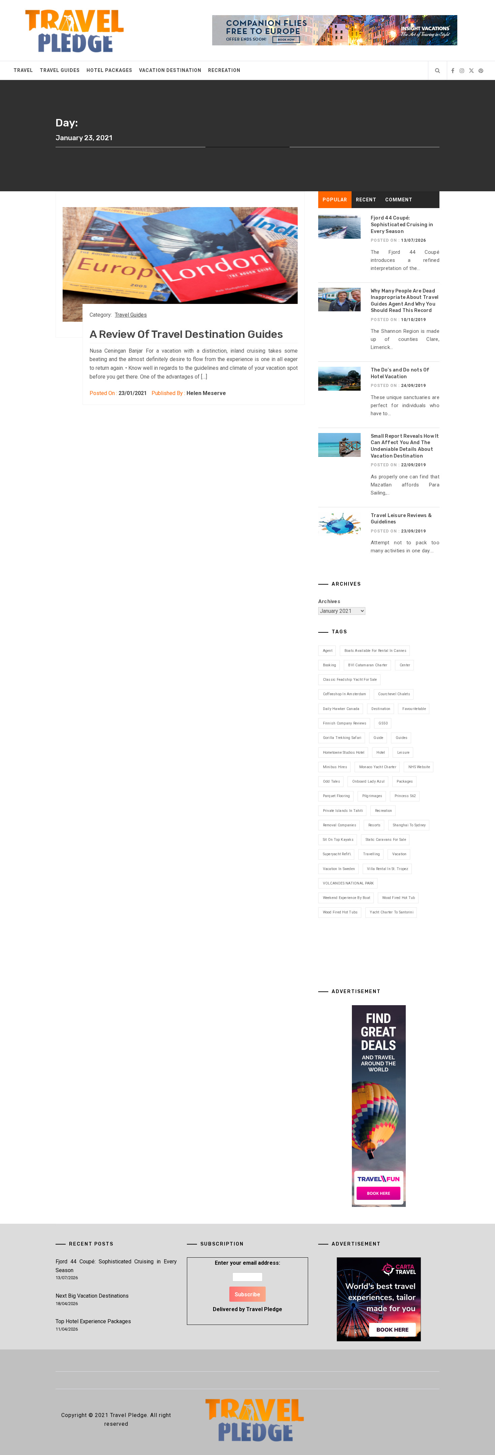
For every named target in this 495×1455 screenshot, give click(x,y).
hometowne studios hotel (344, 752)
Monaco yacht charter (377, 767)
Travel (23, 70)
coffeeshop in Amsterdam (344, 694)
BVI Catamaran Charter (367, 665)
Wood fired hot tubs (340, 912)
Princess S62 (405, 796)
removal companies (339, 825)
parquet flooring (336, 796)
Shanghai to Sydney (409, 825)
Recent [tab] (366, 199)
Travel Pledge (264, 1309)
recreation (383, 811)
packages (405, 781)
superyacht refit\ (337, 854)
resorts (374, 825)
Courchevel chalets (394, 694)
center (405, 665)
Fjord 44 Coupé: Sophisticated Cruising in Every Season (402, 224)
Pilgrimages (372, 796)
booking (329, 665)
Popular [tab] (335, 199)
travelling (371, 854)
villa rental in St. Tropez (387, 869)
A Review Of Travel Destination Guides (186, 334)
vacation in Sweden (339, 869)
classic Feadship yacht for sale (350, 679)
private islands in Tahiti (343, 811)
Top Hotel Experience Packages (93, 1321)
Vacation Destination (170, 70)
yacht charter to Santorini (392, 912)
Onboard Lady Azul (368, 781)
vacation (399, 854)
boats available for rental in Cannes (375, 650)
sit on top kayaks (338, 839)
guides (402, 738)
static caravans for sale (386, 839)
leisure (403, 752)
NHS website (419, 767)
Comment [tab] (398, 199)
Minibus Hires (335, 767)
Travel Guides (60, 70)
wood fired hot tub (398, 898)
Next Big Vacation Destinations (92, 1296)
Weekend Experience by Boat (346, 898)
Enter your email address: (247, 1286)
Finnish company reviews (345, 723)
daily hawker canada (341, 709)
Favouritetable (414, 709)
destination (380, 709)
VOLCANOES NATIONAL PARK (348, 883)
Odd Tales (331, 781)
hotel (380, 752)
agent (327, 650)
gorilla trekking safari (342, 738)
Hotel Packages (109, 70)
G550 (383, 723)
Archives (329, 601)
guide (378, 738)
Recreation (224, 70)
